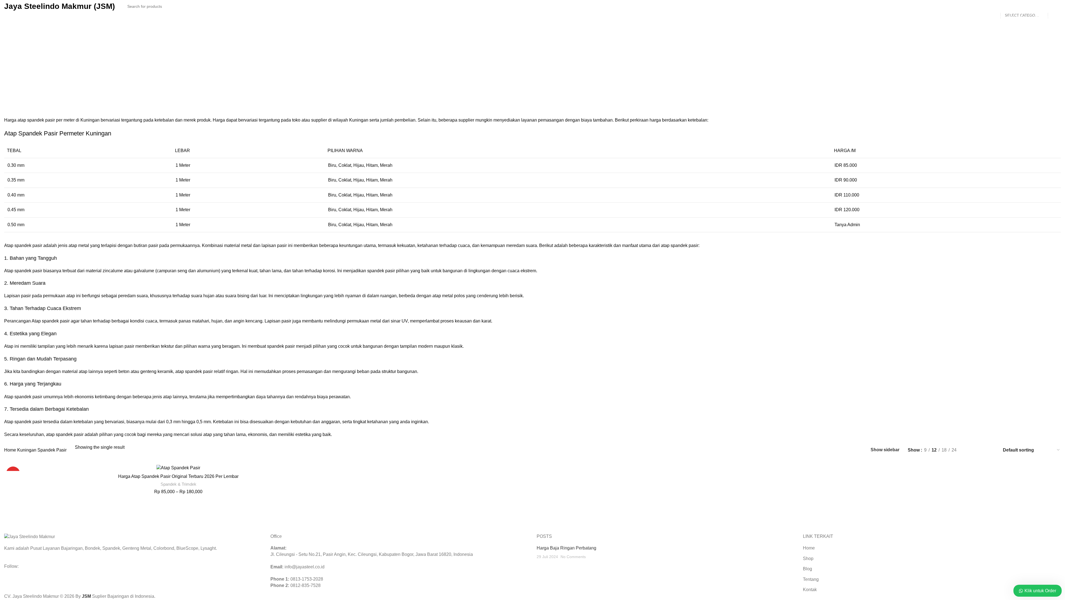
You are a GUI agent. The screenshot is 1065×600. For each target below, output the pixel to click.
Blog (807, 568)
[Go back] (532, 47)
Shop (808, 558)
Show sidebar (885, 450)
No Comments (573, 556)
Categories (353, 85)
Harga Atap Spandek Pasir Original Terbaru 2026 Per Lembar (178, 476)
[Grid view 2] (970, 450)
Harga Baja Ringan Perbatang (566, 548)
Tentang (811, 579)
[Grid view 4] (991, 450)
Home (10, 450)
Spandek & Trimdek (178, 484)
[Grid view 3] (980, 450)
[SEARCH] (1054, 6)
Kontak (810, 589)
